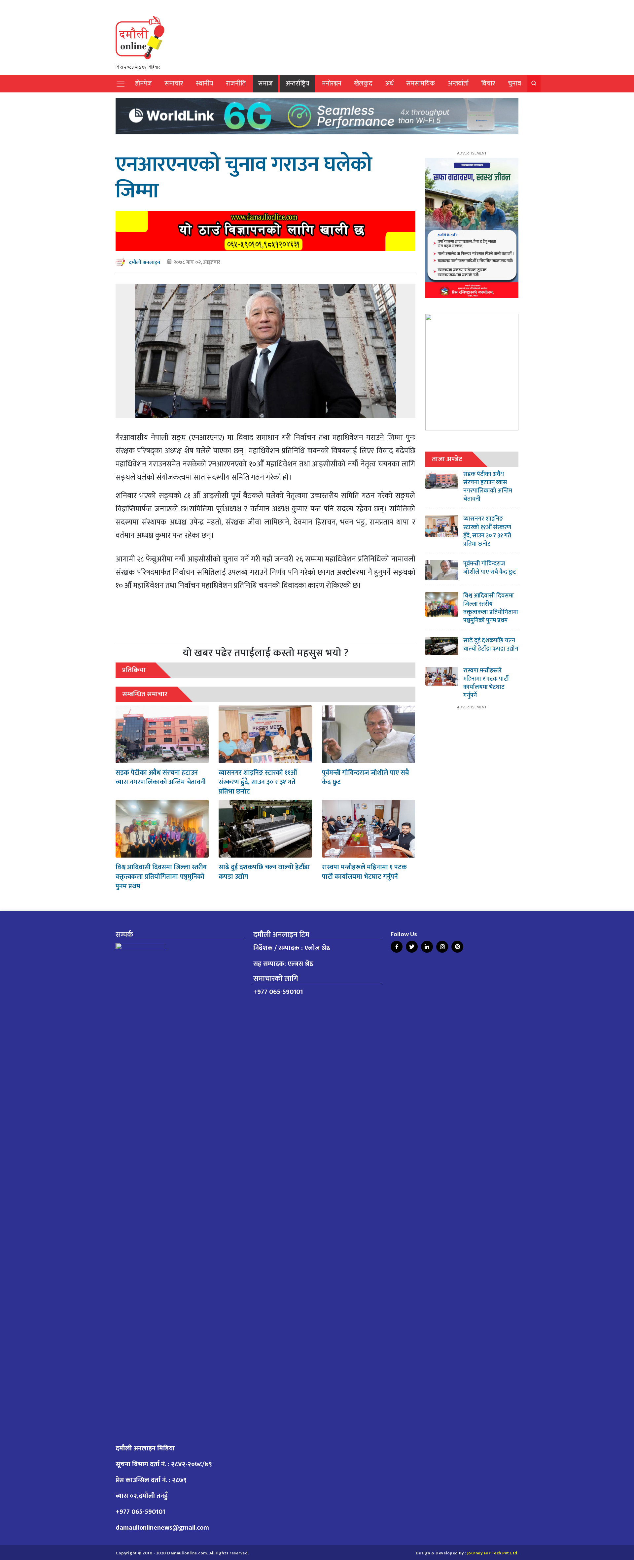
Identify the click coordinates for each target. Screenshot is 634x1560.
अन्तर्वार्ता (458, 83)
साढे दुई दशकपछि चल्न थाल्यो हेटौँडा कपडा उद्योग (264, 872)
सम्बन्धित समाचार (144, 694)
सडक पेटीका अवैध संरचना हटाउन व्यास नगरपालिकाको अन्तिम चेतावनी (161, 777)
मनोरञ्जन (331, 83)
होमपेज (143, 83)
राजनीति (236, 83)
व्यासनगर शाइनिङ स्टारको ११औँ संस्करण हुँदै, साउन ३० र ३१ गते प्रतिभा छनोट (258, 782)
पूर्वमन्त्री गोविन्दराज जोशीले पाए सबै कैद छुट (365, 777)
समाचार (173, 83)
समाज (265, 83)
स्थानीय (204, 83)
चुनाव (514, 83)
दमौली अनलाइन (144, 262)
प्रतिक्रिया (134, 670)
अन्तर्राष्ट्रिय (297, 83)
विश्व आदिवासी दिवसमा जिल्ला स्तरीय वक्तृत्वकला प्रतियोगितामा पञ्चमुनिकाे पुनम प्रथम (161, 877)
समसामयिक (420, 83)
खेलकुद (363, 83)
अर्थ (389, 83)
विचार (488, 83)
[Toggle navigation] (120, 84)
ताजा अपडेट (447, 459)
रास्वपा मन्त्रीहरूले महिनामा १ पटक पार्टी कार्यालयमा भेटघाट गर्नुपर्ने (364, 872)
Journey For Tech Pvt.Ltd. (493, 1553)
